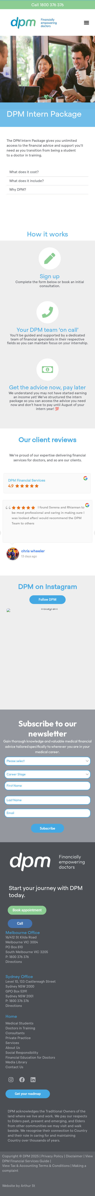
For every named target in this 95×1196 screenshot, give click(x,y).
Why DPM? (17, 189)
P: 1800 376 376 (17, 957)
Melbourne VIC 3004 (22, 942)
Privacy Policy (51, 1156)
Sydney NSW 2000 (20, 986)
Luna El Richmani (35, 551)
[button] (86, 22)
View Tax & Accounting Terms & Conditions (36, 1166)
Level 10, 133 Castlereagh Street (31, 981)
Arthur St (28, 1186)
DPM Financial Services (26, 480)
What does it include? (26, 181)
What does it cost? (24, 172)
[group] (47, 649)
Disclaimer (75, 1156)
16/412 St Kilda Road (21, 937)
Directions (14, 962)
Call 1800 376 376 (47, 4)
